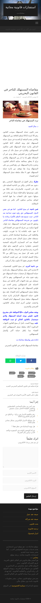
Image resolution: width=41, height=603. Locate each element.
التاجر (21, 373)
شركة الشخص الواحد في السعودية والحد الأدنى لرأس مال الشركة (20, 431)
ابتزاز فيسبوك (33, 533)
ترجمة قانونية (33, 529)
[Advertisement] (20, 64)
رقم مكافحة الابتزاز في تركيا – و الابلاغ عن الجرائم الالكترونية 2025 (20, 415)
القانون (12, 373)
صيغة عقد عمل (32, 514)
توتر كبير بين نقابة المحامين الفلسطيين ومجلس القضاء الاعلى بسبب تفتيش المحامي (21, 408)
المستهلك (31, 376)
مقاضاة (20, 376)
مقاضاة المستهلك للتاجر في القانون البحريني (21, 91)
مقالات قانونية (29, 368)
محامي (35, 557)
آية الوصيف (25, 97)
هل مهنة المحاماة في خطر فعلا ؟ (23, 426)
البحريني (31, 373)
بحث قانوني (33, 524)
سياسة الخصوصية (18, 586)
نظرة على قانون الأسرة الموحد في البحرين (22, 394)
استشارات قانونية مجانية (21, 7)
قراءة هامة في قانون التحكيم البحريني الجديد (22, 385)
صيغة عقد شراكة (31, 519)
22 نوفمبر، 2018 (33, 97)
